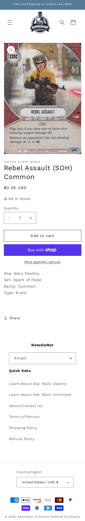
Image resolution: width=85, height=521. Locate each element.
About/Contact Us (25, 406)
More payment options (42, 262)
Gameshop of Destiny (33, 516)
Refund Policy (22, 439)
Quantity (11, 208)
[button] (10, 22)
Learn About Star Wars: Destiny (38, 384)
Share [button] (15, 318)
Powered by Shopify (65, 516)
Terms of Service (24, 417)
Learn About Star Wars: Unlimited (40, 395)
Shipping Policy (23, 428)
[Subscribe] (70, 358)
